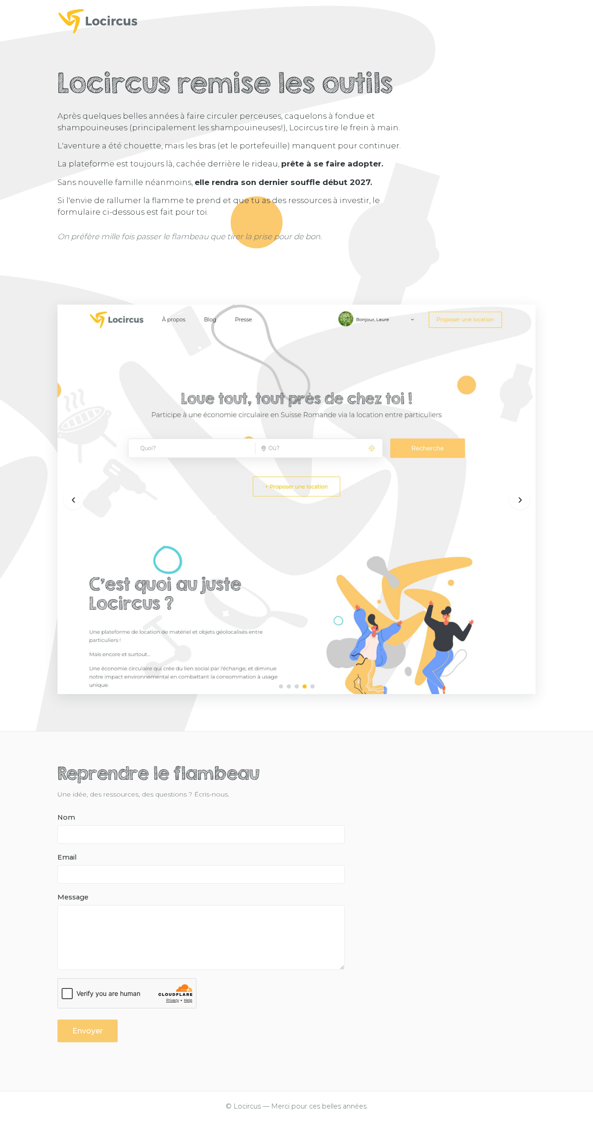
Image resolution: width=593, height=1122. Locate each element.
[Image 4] (305, 686)
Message (72, 897)
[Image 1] (281, 686)
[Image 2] (289, 686)
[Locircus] (296, 20)
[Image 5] (312, 686)
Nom (66, 817)
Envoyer (87, 1030)
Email (66, 857)
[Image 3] (297, 686)
